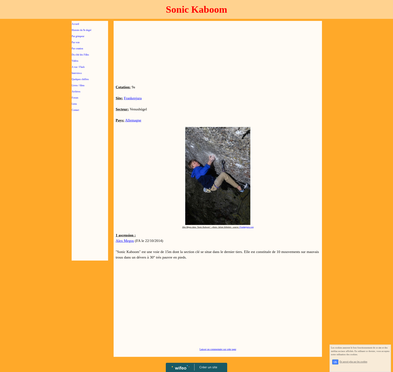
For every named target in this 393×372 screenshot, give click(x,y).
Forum (75, 97)
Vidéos (75, 60)
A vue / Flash (78, 67)
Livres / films (78, 85)
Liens (74, 103)
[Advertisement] (90, 197)
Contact (75, 110)
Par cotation (77, 48)
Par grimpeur (78, 36)
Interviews (77, 73)
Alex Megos (125, 241)
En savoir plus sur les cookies (353, 362)
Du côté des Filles (80, 54)
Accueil (75, 24)
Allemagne (133, 120)
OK (335, 362)
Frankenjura (133, 98)
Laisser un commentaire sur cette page (218, 349)
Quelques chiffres (80, 79)
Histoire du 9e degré (81, 30)
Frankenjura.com (246, 227)
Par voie (76, 42)
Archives (76, 91)
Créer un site (208, 367)
